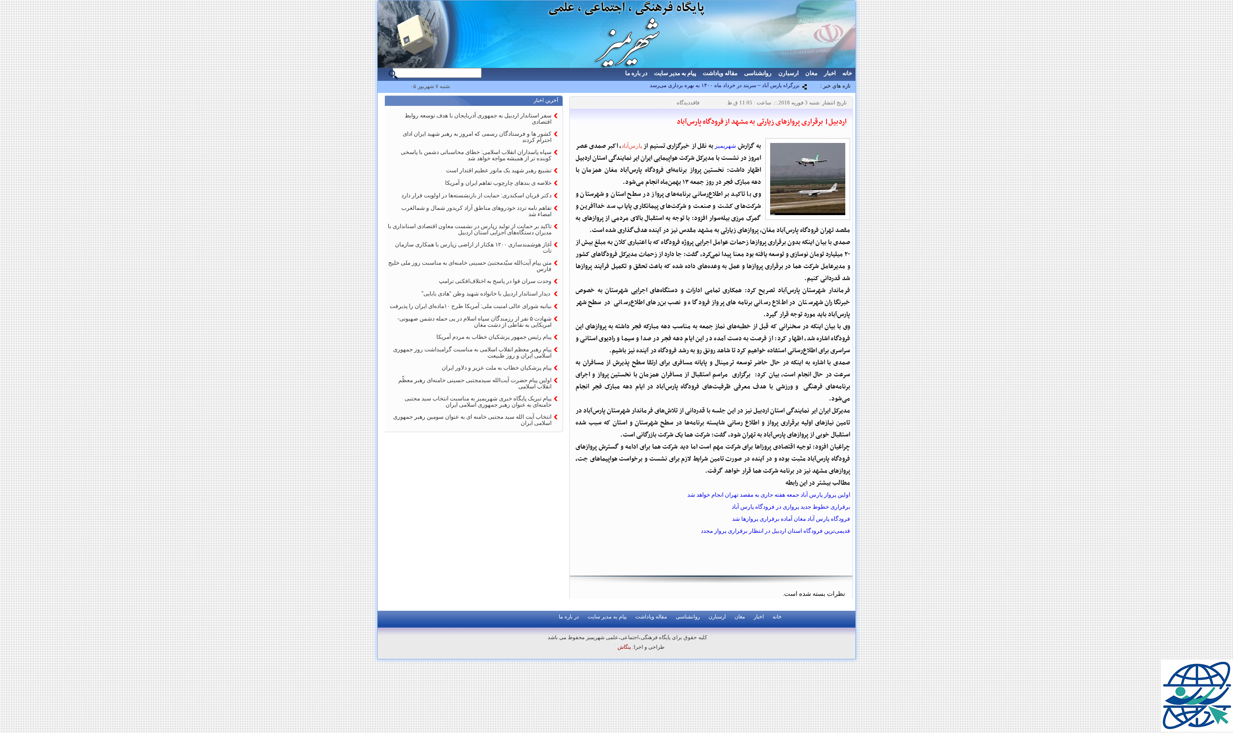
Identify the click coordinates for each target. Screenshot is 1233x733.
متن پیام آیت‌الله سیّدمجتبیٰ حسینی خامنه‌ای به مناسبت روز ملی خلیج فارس (469, 265)
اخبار (830, 73)
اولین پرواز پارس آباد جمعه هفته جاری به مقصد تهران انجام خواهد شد (768, 494)
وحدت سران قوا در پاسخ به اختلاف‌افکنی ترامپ (495, 281)
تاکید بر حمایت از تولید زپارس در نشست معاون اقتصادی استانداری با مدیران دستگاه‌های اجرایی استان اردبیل (469, 229)
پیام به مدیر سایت (675, 73)
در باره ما (636, 73)
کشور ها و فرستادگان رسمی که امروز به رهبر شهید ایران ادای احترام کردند (477, 136)
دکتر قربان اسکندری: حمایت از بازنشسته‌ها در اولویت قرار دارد (476, 195)
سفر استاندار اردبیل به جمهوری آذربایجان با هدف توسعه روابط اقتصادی (478, 118)
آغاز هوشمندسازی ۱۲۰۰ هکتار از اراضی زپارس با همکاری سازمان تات (473, 247)
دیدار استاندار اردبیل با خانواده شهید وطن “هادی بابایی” (486, 293)
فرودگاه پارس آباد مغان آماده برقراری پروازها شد (791, 518)
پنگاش (624, 647)
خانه (847, 73)
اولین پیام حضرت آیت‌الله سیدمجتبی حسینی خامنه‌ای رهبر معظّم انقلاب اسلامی (474, 383)
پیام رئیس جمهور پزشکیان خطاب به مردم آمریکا (493, 337)
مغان (811, 73)
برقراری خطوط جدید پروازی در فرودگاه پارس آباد (791, 506)
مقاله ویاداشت (720, 73)
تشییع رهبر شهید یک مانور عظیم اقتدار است (498, 170)
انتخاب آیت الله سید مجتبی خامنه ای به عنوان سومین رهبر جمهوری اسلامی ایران (472, 419)
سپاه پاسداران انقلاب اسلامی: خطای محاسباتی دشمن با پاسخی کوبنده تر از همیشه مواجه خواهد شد (476, 155)
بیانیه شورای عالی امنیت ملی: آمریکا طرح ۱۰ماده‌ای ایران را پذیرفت (470, 306)
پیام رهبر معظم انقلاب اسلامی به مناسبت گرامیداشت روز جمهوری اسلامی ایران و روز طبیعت (472, 352)
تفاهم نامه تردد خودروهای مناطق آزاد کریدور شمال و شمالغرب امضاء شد (476, 211)
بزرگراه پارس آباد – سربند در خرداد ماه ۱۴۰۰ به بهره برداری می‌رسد (725, 85)
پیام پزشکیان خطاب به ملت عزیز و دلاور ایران (496, 367)
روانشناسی (758, 73)
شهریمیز (725, 145)
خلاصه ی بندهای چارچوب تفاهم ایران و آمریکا (498, 183)
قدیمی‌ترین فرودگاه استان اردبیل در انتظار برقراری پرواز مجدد (775, 530)
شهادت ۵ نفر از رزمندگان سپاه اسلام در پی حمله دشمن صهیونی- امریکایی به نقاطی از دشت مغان (474, 321)
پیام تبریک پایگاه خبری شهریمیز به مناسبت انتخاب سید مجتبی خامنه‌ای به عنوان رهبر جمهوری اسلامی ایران (478, 401)
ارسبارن (788, 73)
